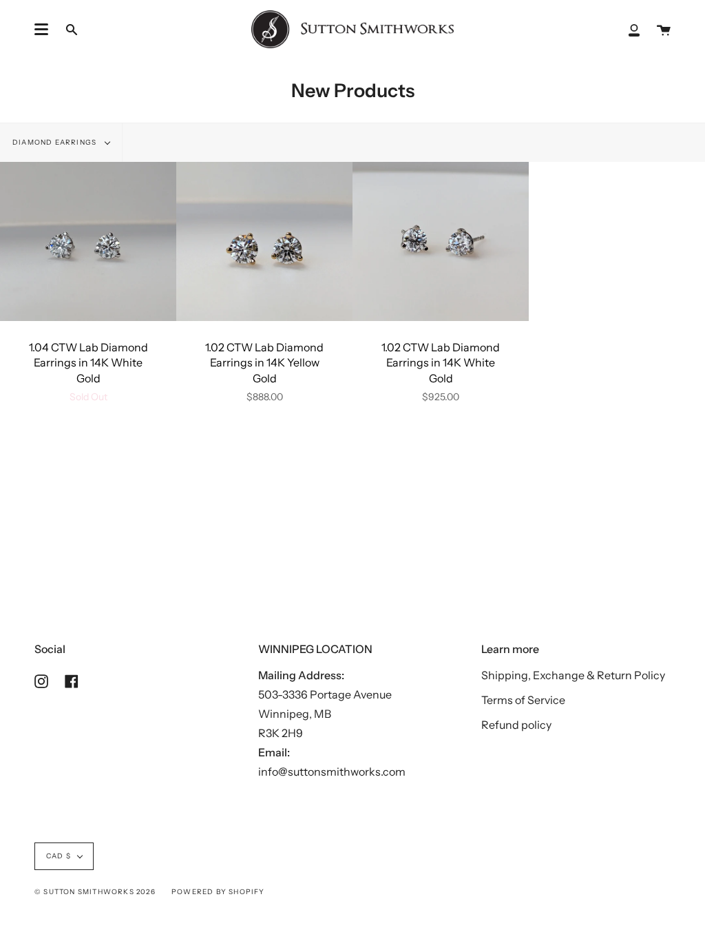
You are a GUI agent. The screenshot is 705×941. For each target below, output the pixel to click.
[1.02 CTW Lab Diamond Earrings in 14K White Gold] (440, 241)
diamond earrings (55, 142)
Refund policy (516, 725)
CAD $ (58, 855)
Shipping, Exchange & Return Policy (573, 675)
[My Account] (634, 29)
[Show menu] (41, 29)
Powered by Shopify (218, 891)
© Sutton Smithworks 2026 (95, 891)
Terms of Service (523, 700)
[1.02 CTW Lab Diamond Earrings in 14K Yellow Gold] (264, 241)
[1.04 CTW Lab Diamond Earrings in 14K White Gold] (88, 241)
